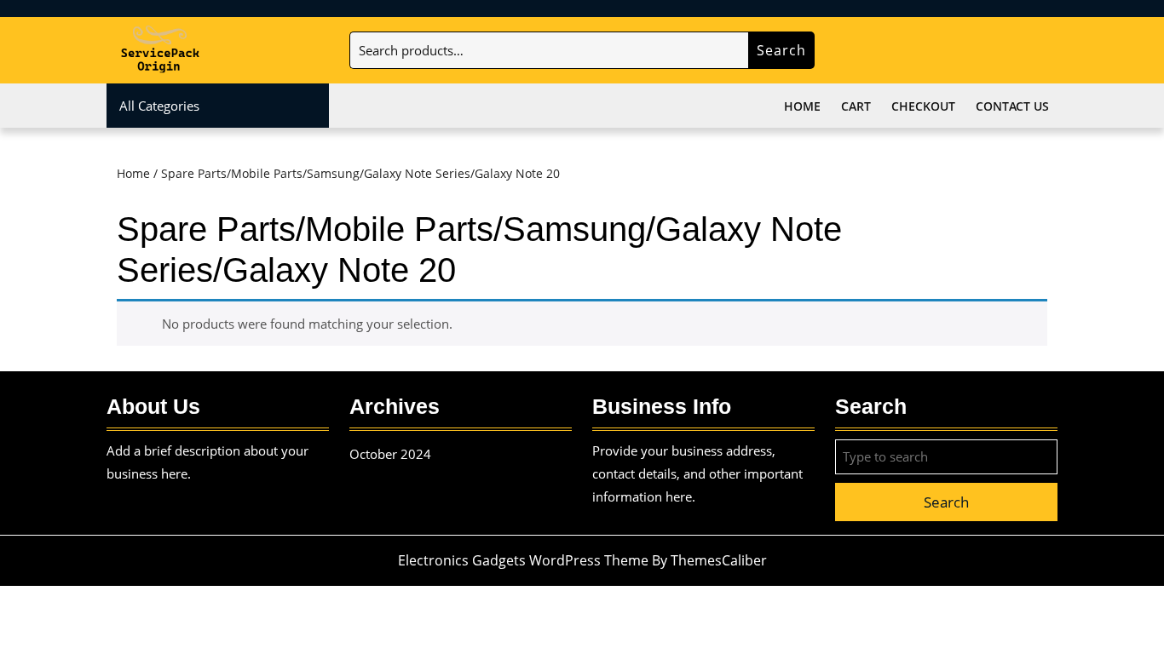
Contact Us (1012, 106)
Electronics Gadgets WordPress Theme (523, 560)
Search (781, 50)
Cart (856, 106)
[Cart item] (1044, 51)
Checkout (923, 106)
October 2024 (390, 453)
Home (802, 106)
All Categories (159, 105)
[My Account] (997, 51)
